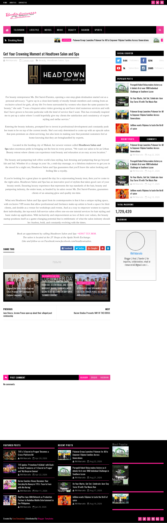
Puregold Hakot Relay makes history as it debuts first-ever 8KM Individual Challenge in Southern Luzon (146, 88)
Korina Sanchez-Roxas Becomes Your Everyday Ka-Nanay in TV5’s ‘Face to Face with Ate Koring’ (34, 484)
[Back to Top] (162, 519)
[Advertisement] (56, 347)
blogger (84, 377)
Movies (48, 29)
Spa (67, 60)
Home (5, 2)
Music (60, 29)
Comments (151, 139)
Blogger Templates (45, 518)
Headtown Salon (55, 60)
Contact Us (23, 2)
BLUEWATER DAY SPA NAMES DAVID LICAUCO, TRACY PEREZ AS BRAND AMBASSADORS (92, 291)
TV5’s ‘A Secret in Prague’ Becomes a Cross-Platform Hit (33, 453)
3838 (93, 233)
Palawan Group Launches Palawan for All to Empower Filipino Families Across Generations (101, 40)
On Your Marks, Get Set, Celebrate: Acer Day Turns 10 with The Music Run (146, 100)
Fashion (85, 29)
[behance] (157, 519)
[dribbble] (149, 519)
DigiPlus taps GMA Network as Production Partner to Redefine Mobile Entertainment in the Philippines (36, 500)
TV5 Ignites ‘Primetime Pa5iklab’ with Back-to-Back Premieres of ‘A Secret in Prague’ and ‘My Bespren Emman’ (36, 468)
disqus (94, 377)
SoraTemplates (18, 518)
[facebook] (153, 2)
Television (19, 29)
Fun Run (156, 40)
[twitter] (157, 2)
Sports (98, 29)
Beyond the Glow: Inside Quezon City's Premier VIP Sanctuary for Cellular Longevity (20, 291)
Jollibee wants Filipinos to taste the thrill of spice (146, 192)
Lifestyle (34, 29)
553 (88, 233)
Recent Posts (127, 139)
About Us (13, 2)
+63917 (81, 233)
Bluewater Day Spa (85, 283)
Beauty (72, 29)
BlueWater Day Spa (50, 276)
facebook (104, 377)
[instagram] (162, 2)
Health (10, 283)
